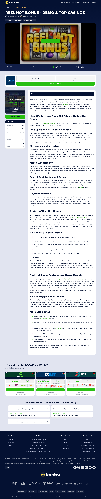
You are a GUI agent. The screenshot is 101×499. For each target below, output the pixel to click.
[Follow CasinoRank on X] (82, 467)
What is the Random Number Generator (38, 451)
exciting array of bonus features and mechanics (69, 279)
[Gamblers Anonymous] (23, 483)
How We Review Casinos (88, 445)
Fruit (65, 442)
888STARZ (11, 442)
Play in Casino (50, 41)
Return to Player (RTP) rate (79, 217)
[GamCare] (34, 483)
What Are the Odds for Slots (38, 445)
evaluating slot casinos (48, 123)
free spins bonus (45, 319)
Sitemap (87, 496)
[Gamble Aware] (69, 483)
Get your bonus (55, 83)
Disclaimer (44, 496)
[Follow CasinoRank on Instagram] (78, 467)
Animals (65, 440)
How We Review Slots (88, 451)
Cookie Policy (31, 496)
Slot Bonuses (76, 2)
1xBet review (50, 392)
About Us (88, 440)
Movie (66, 445)
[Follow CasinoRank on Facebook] (75, 467)
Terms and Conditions (16, 496)
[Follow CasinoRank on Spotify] (90, 467)
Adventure (66, 448)
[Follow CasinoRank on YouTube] (86, 467)
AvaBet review (20, 392)
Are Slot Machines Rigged (38, 440)
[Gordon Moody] (48, 483)
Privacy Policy (88, 442)
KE (7, 467)
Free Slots (86, 2)
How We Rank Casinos (88, 448)
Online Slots (65, 2)
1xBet (11, 440)
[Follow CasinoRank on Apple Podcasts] (94, 467)
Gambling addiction (58, 496)
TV (65, 451)
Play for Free (50, 46)
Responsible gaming (73, 496)
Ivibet (11, 445)
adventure (58, 328)
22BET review (80, 392)
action (81, 187)
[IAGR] (14, 483)
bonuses (65, 104)
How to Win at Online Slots (38, 448)
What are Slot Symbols (38, 442)
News (94, 2)
